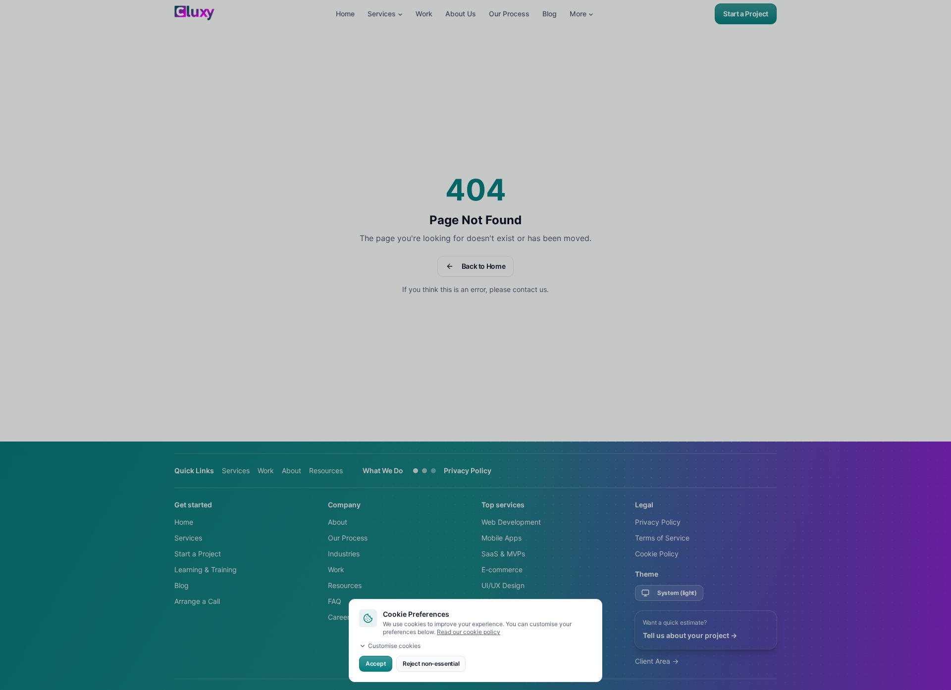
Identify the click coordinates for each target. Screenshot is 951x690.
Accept (376, 663)
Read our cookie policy (468, 632)
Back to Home (484, 266)
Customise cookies (394, 645)
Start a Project (745, 13)
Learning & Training (205, 569)
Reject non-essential (431, 663)
